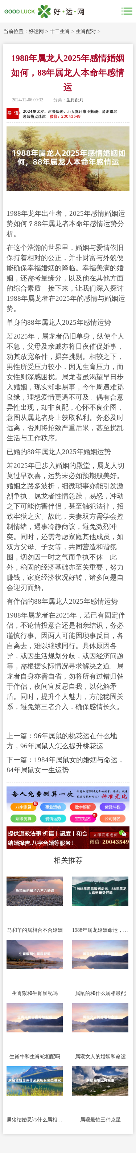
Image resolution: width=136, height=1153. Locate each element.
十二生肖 (60, 31)
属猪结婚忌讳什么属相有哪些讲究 (35, 1119)
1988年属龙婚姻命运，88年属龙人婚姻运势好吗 (100, 930)
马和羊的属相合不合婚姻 (35, 930)
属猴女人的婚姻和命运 (100, 1056)
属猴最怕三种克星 (100, 1119)
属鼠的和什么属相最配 (100, 993)
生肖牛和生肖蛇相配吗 (34, 1056)
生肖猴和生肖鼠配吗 (35, 993)
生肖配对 (86, 31)
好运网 (36, 31)
